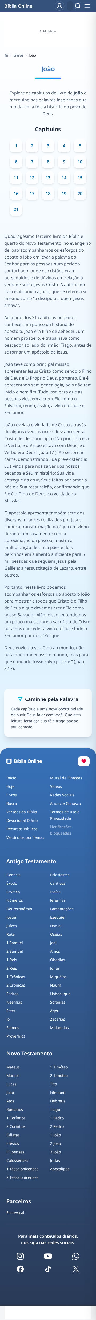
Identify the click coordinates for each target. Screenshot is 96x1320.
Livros (18, 55)
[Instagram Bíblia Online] (20, 1256)
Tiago (55, 1109)
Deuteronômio (19, 908)
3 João (55, 1151)
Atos (10, 1100)
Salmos (12, 1027)
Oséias (56, 934)
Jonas (55, 968)
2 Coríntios (16, 1126)
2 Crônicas (15, 985)
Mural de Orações (66, 777)
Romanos (14, 1109)
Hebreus (57, 1100)
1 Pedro (57, 1117)
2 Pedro (57, 1126)
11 (16, 177)
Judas (55, 1160)
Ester (10, 1010)
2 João (55, 1143)
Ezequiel (57, 917)
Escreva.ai (15, 1212)
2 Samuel (14, 951)
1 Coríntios (16, 1117)
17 (32, 193)
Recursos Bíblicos (22, 828)
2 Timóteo (59, 1075)
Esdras (12, 993)
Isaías (55, 891)
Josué (11, 917)
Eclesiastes (60, 874)
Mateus (13, 1066)
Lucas (11, 1083)
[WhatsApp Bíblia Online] (75, 1256)
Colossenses (17, 1160)
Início (11, 777)
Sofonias (57, 1002)
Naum (55, 985)
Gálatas (13, 1134)
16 (16, 193)
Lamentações (62, 908)
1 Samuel (14, 942)
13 (48, 177)
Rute (10, 934)
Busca (11, 803)
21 (16, 209)
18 (48, 193)
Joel (53, 942)
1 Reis (11, 959)
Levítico (13, 891)
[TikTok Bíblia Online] (48, 1269)
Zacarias (57, 1019)
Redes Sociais (62, 794)
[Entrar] (59, 6)
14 (64, 177)
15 (80, 177)
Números (14, 900)
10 (80, 162)
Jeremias (58, 900)
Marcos (12, 1075)
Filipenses (15, 1151)
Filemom (57, 1092)
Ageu (54, 1010)
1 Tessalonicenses (22, 1168)
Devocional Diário (22, 820)
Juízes (11, 925)
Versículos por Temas (25, 837)
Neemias (14, 1002)
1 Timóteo (59, 1066)
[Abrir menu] (87, 6)
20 (80, 193)
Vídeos (56, 786)
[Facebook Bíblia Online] (20, 1269)
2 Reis (11, 968)
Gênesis (13, 874)
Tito (53, 1083)
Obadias (57, 959)
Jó (8, 1019)
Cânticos (57, 883)
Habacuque (60, 993)
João (10, 1092)
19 (64, 193)
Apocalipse (60, 1168)
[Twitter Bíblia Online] (75, 1269)
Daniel (56, 925)
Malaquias (59, 1027)
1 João (55, 1134)
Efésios (12, 1143)
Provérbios (15, 1036)
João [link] (32, 55)
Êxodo (11, 883)
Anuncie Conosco (65, 803)
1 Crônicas (15, 976)
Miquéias (58, 976)
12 (32, 177)
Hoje (10, 786)
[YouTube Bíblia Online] (48, 1256)
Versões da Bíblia (21, 811)
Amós (55, 951)
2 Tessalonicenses (22, 1177)
